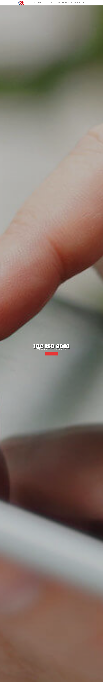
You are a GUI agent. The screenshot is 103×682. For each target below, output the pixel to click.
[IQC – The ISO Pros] (21, 2)
